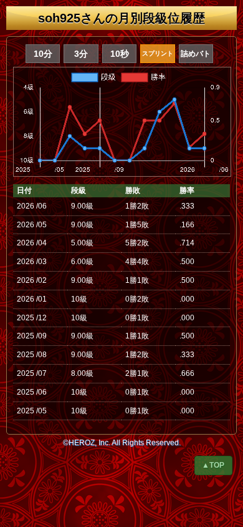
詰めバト (196, 53)
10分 (43, 54)
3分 (81, 54)
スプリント (157, 53)
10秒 (119, 54)
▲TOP (213, 465)
